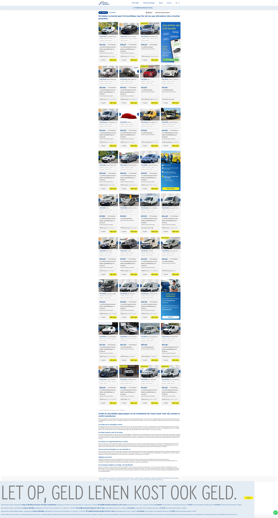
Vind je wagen (135, 2)
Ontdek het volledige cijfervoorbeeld (148, 48)
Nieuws (161, 2)
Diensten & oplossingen (149, 2)
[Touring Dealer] (104, 3)
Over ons (169, 2)
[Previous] (99, 28)
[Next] (117, 28)
